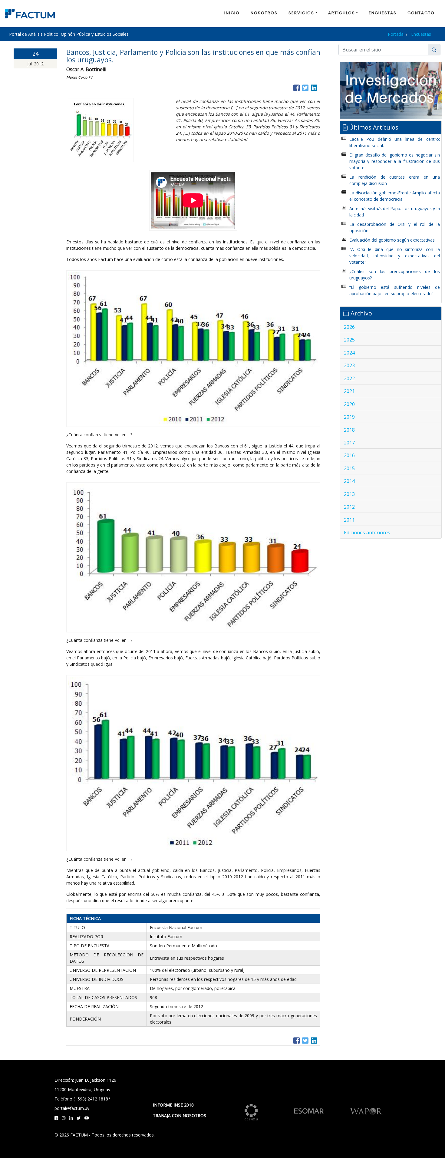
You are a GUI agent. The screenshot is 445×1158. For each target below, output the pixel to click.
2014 (349, 481)
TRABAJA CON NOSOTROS (179, 1115)
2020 (349, 404)
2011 (349, 519)
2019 (349, 417)
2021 (349, 391)
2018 (349, 430)
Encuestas (421, 34)
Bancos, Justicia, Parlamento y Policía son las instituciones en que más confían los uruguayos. (193, 55)
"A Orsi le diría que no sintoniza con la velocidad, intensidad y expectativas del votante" (394, 255)
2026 (349, 327)
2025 (349, 339)
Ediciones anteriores (367, 532)
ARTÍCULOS (341, 13)
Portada (396, 34)
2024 (349, 352)
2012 (349, 506)
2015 (349, 468)
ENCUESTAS (383, 13)
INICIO (232, 13)
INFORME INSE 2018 (173, 1105)
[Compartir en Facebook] (296, 87)
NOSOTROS (264, 13)
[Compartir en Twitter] (305, 87)
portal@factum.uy (71, 1108)
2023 (349, 365)
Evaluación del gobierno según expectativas (392, 240)
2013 (349, 494)
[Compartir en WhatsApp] (319, 87)
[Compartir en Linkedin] (314, 87)
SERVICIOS (301, 13)
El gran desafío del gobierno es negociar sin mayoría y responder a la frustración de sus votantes (394, 161)
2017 (349, 442)
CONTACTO (421, 13)
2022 (349, 378)
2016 (349, 455)
